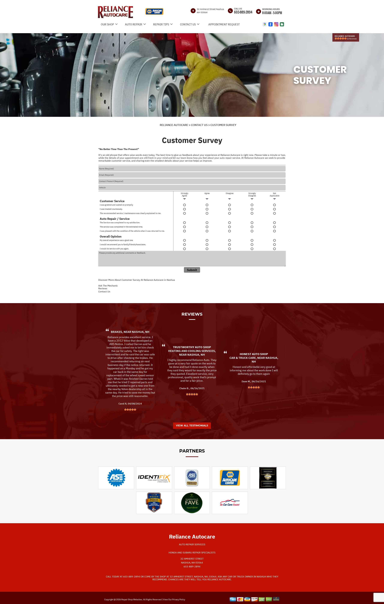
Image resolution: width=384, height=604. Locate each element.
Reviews (102, 288)
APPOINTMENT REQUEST (224, 24)
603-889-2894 (243, 12)
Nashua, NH (140, 332)
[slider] (341, 38)
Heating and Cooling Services (191, 351)
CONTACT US (188, 24)
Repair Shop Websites (131, 599)
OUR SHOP (107, 24)
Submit (192, 270)
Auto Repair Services (192, 544)
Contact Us (104, 291)
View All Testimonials (192, 425)
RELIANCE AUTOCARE (174, 125)
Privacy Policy (178, 599)
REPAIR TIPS (161, 24)
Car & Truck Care (243, 358)
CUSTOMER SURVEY (223, 125)
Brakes (116, 332)
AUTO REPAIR (133, 24)
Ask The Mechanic (108, 285)
